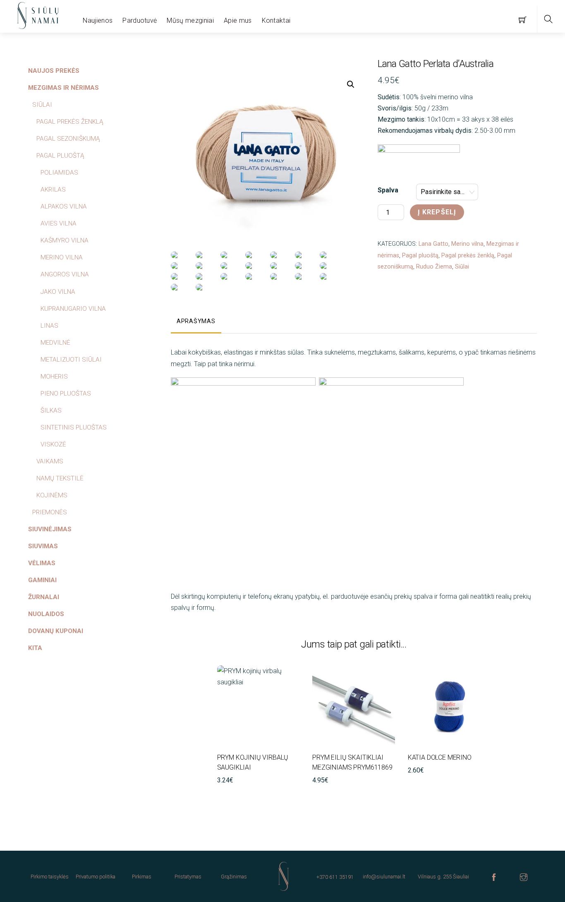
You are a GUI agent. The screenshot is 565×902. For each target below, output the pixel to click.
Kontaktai (276, 20)
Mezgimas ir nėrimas (63, 87)
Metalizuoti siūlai (71, 359)
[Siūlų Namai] (37, 14)
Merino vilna (467, 243)
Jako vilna (58, 291)
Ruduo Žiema (434, 266)
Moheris (54, 376)
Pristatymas (188, 876)
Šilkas (51, 410)
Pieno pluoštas (66, 393)
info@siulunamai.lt (384, 876)
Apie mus (238, 20)
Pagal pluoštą (420, 255)
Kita (35, 648)
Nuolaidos (46, 614)
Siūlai (462, 266)
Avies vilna (59, 223)
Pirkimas (141, 876)
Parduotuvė (139, 20)
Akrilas (53, 189)
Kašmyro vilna (65, 240)
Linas (49, 325)
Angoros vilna (65, 274)
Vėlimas (41, 563)
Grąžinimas (234, 876)
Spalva (388, 190)
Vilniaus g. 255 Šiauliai (443, 876)
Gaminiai (42, 580)
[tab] (196, 321)
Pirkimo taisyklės (50, 876)
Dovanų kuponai (55, 631)
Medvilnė (55, 342)
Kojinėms (51, 495)
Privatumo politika (95, 876)
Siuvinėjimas (50, 529)
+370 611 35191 (335, 877)
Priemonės (49, 512)
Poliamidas (59, 172)
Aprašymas (196, 321)
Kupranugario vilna (73, 308)
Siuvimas (43, 546)
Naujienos (98, 20)
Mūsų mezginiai (190, 20)
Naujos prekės (53, 70)
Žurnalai (43, 597)
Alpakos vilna (64, 206)
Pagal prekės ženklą (467, 255)
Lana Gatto (433, 243)
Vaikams (49, 461)
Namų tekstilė (60, 478)
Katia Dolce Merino (440, 757)
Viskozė (53, 444)
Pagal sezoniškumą (68, 138)
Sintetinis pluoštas (74, 427)
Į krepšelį (437, 212)
